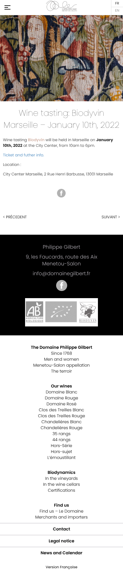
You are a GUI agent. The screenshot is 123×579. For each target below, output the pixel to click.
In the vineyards (61, 478)
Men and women (61, 359)
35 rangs (62, 434)
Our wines (61, 386)
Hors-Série (61, 446)
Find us (61, 505)
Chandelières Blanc (61, 422)
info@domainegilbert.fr (61, 273)
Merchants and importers (61, 517)
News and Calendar (61, 553)
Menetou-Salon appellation (61, 365)
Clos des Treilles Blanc (61, 410)
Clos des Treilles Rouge (61, 416)
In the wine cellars (61, 484)
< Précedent (15, 217)
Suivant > (111, 217)
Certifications (61, 490)
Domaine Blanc (61, 392)
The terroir (61, 371)
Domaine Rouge (61, 398)
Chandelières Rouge (61, 428)
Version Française (117, 3)
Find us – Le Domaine (62, 511)
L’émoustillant (61, 457)
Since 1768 (61, 353)
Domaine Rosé (61, 404)
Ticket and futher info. (23, 155)
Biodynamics (61, 472)
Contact (61, 529)
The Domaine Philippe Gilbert (61, 347)
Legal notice (61, 541)
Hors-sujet (61, 452)
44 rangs (62, 440)
